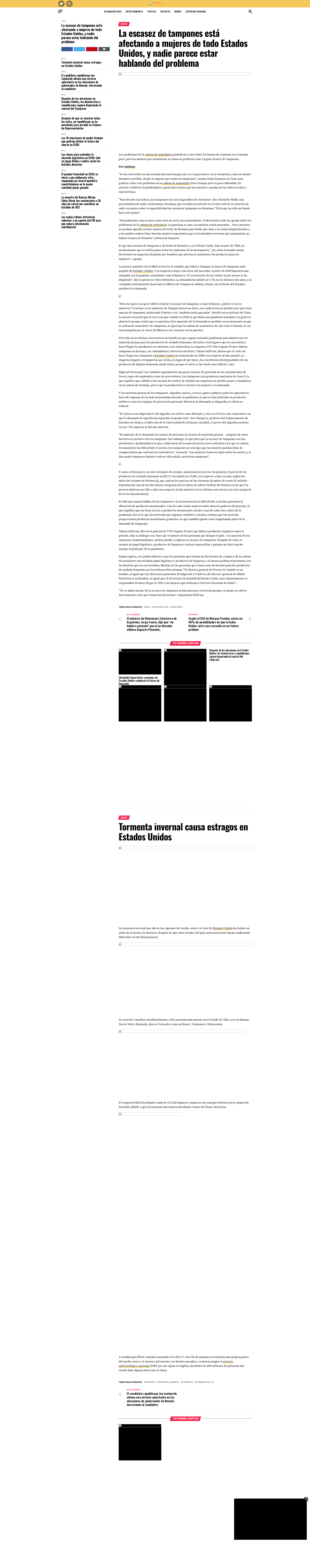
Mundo (178, 11)
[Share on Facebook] (67, 49)
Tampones (176, 607)
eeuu (148, 607)
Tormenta (187, 1382)
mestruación (161, 607)
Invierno (150, 1382)
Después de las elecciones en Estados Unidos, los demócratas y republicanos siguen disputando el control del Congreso (81, 103)
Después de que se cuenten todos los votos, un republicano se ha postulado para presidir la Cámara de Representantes (81, 123)
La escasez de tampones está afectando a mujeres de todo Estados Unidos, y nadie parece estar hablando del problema (81, 33)
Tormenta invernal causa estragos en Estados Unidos (81, 64)
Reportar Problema (196, 11)
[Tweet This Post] (79, 49)
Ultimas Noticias (112, 11)
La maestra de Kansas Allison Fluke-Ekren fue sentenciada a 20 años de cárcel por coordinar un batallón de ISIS (81, 202)
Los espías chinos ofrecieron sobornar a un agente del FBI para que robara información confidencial (81, 222)
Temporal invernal (168, 1382)
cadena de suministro (158, 154)
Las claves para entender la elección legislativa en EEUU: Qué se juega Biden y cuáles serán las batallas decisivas (80, 159)
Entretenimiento (134, 11)
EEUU (63, 21)
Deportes (165, 11)
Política (151, 11)
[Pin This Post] (92, 49)
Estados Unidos (143, 271)
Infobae (129, 166)
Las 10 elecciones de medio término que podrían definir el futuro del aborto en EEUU (82, 141)
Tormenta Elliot (205, 1382)
